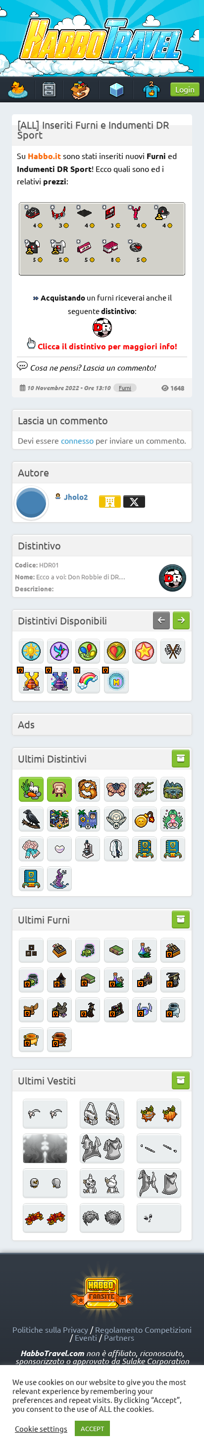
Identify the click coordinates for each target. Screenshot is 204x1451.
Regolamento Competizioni (143, 1329)
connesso (77, 440)
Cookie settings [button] (41, 1428)
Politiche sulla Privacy (50, 1329)
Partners (119, 1337)
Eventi (86, 1337)
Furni (125, 387)
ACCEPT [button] (92, 1428)
